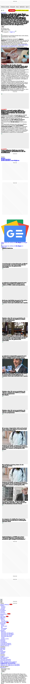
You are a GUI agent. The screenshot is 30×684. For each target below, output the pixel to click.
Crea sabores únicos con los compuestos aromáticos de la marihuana (13, 151)
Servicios (2, 612)
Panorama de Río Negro (7, 634)
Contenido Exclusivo (5, 643)
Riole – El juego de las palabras (8, 662)
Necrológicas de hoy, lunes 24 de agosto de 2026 (13, 465)
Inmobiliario (3, 642)
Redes (2, 615)
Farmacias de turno (5, 660)
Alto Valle (2, 649)
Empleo (2, 656)
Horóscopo (4, 626)
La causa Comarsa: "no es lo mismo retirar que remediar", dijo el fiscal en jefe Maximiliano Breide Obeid (14, 503)
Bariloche (22, 7)
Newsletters (5, 614)
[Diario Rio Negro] (1, 673)
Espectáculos (4, 621)
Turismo (2, 611)
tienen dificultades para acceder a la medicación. (14, 45)
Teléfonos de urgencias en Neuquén (10, 665)
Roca (17, 7)
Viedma (2, 653)
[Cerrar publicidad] (1, 600)
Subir (3, 671)
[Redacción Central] (2, 25)
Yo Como (3, 629)
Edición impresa (4, 645)
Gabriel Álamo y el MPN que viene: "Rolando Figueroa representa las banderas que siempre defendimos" (14, 538)
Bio (2, 627)
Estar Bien (4, 622)
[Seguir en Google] (1, 38)
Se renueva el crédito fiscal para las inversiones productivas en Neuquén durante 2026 (14, 520)
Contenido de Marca (5, 644)
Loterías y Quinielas (5, 659)
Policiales (2, 640)
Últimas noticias (5, 7)
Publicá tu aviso (4, 657)
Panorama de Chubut (6, 635)
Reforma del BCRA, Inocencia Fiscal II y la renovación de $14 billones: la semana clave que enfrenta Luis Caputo (15, 302)
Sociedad (3, 13)
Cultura (2, 619)
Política (2, 605)
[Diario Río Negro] (3, 10)
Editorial (3, 632)
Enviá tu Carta (5, 638)
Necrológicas (3, 658)
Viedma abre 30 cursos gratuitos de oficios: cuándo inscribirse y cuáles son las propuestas (13, 319)
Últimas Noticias (6, 604)
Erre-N (3, 620)
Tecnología (4, 628)
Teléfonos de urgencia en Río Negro (10, 664)
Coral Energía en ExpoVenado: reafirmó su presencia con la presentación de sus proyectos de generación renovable (14, 265)
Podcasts (2, 641)
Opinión (2, 630)
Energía (2, 609)
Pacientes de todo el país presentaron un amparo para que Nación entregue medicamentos (14, 66)
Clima (2, 625)
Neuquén (12, 7)
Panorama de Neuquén (7, 633)
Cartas (3, 637)
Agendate (4, 616)
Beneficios (3, 667)
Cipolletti (2, 652)
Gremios (3, 607)
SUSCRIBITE (22, 10)
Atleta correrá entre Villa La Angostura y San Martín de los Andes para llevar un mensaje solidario (13, 112)
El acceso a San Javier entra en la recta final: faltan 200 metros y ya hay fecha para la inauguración (14, 429)
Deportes (2, 617)
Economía (3, 610)
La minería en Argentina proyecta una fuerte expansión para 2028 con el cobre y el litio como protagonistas (14, 284)
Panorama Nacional (6, 636)
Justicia (3, 608)
